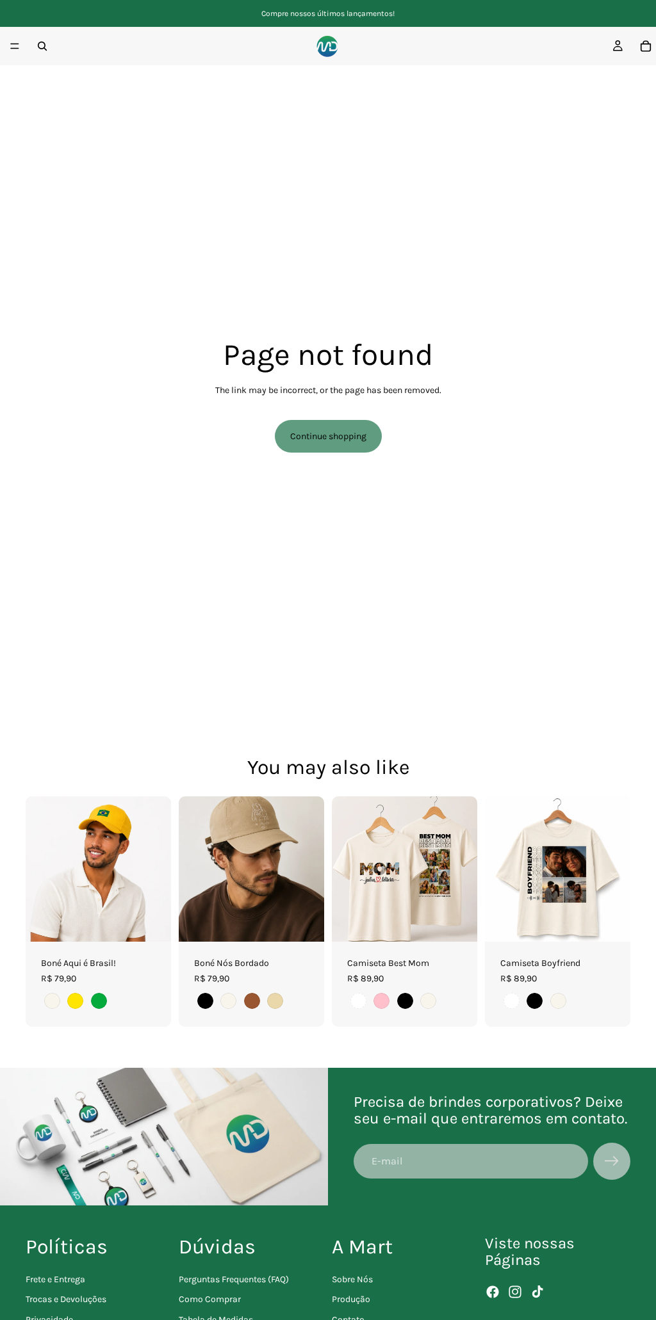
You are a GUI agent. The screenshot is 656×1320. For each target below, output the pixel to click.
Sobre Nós (352, 1278)
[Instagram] (515, 1292)
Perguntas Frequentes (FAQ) (234, 1278)
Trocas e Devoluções (66, 1299)
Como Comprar (210, 1299)
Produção (351, 1299)
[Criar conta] (611, 1161)
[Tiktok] (537, 1292)
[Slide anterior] (40, 869)
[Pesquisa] (42, 46)
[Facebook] (492, 1292)
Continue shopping (328, 436)
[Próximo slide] (157, 869)
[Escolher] (151, 921)
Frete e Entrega (55, 1278)
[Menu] (14, 46)
